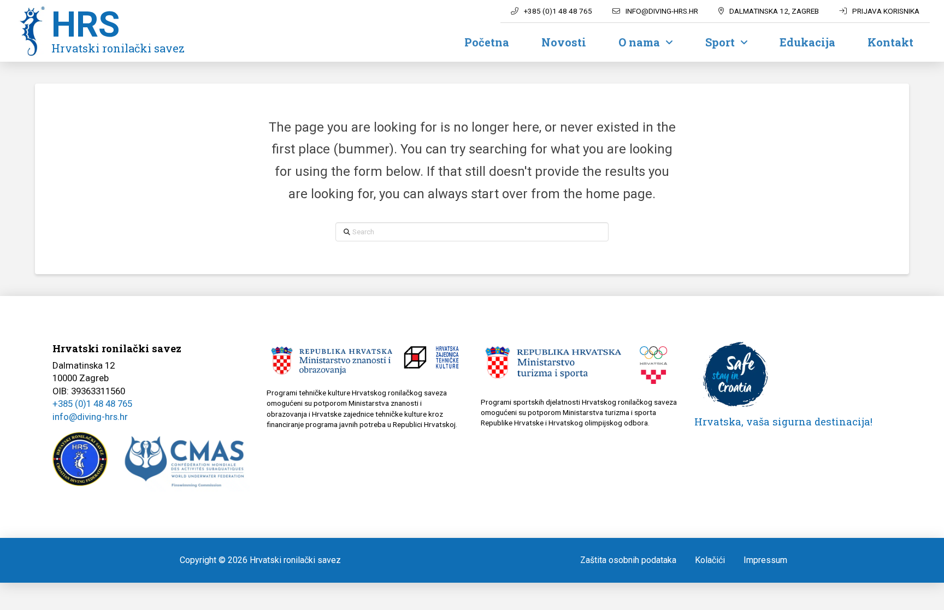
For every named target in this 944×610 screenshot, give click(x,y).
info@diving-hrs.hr (90, 416)
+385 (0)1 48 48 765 (92, 403)
